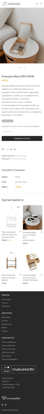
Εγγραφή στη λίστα (22, 138)
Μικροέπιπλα (7, 324)
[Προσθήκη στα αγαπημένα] (4, 149)
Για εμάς (5, 303)
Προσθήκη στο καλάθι (30, 243)
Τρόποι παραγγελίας (9, 342)
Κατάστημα (6, 306)
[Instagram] (5, 405)
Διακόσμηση (14, 159)
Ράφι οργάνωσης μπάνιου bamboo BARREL (9, 277)
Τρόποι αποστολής (8, 349)
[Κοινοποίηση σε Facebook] (7, 149)
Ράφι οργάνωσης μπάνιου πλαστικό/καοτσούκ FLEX (9, 234)
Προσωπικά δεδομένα (9, 359)
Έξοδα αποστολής (8, 352)
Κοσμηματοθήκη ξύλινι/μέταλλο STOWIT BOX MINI (30, 277)
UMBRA (18, 187)
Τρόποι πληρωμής (8, 345)
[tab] (22, 170)
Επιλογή (4, 240)
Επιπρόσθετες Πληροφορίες (13, 170)
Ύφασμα (5, 331)
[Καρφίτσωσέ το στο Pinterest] (15, 149)
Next (41, 35)
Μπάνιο (4, 327)
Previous (2, 35)
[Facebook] (2, 405)
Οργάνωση (23, 159)
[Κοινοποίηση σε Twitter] (11, 149)
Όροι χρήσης (6, 356)
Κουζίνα (5, 321)
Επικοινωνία (6, 299)
